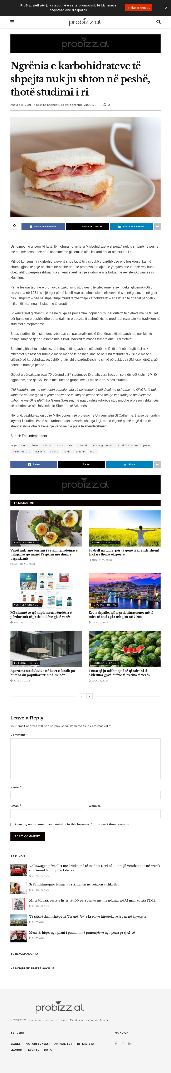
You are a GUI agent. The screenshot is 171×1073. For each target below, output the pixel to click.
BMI (23, 445)
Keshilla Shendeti (47, 104)
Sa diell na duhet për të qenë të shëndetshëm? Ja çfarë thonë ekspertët (124, 553)
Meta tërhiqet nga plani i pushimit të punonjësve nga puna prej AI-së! (82, 932)
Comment (19, 735)
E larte (47, 445)
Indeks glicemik (102, 445)
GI (70, 445)
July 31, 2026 (99, 622)
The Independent (34, 436)
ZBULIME (90, 104)
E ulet (60, 445)
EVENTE (33, 1049)
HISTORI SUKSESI (37, 1043)
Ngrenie (40, 451)
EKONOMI (16, 1049)
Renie (67, 451)
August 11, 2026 (101, 560)
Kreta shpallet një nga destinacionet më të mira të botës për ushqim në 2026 (121, 615)
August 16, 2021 (20, 104)
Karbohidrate (21, 451)
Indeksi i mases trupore (133, 445)
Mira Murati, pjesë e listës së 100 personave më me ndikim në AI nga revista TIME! (92, 900)
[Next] (89, 696)
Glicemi (82, 445)
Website (95, 805)
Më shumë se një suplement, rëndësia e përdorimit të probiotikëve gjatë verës (41, 615)
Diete (34, 445)
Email (16, 806)
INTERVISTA (85, 1043)
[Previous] (82, 696)
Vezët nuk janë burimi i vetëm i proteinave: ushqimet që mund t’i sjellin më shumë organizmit (44, 554)
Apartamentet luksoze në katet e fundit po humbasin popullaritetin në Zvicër (42, 673)
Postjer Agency (99, 1020)
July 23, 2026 (100, 680)
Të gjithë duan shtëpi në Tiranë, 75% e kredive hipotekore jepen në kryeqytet (88, 916)
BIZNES (15, 1043)
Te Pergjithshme (72, 104)
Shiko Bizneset (139, 8)
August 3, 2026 (23, 622)
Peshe (54, 451)
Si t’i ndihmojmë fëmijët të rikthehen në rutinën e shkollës (74, 884)
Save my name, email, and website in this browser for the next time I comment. (74, 824)
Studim (80, 451)
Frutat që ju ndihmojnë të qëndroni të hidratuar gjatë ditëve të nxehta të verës (119, 673)
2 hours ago (40, 875)
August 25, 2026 (24, 564)
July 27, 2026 (21, 680)
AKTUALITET (63, 1043)
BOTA (48, 1049)
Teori (93, 451)
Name (16, 787)
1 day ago (38, 922)
